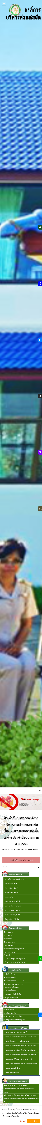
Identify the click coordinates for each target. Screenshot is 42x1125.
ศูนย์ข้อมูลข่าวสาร (10, 952)
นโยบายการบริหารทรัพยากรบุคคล (15, 1085)
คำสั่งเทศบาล (8, 945)
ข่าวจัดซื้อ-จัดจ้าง (9, 974)
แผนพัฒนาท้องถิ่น (10, 1013)
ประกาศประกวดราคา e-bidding (15, 981)
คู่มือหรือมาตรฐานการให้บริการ (14, 962)
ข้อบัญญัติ (7, 955)
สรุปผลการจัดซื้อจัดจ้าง (11, 987)
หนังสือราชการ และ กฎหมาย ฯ (14, 949)
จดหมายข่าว (8, 935)
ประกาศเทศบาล (9, 942)
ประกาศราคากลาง (10, 977)
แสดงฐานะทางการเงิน (11, 997)
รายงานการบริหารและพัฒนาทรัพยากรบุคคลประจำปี (21, 1100)
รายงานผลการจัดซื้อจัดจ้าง (12, 994)
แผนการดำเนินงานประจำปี (13, 1016)
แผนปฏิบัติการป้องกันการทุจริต (14, 1019)
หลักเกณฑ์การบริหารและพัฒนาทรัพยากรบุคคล (20, 1095)
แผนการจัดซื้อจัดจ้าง (10, 991)
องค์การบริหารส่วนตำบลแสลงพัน (23, 11)
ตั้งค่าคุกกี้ (23, 1121)
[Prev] (4, 802)
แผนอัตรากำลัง (9, 1010)
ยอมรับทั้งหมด (33, 1121)
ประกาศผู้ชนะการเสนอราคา (13, 984)
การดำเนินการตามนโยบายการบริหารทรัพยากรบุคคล (19, 1090)
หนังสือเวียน (8, 939)
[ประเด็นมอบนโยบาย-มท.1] (21, 802)
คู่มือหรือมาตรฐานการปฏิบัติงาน (14, 959)
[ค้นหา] (38, 866)
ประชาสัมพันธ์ (8, 932)
